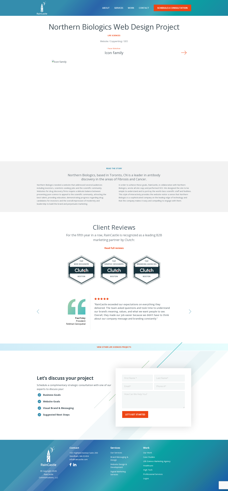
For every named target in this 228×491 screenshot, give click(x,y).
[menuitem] (106, 8)
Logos (146, 478)
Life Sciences (114, 35)
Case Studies (149, 457)
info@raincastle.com (79, 459)
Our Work (147, 452)
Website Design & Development (118, 466)
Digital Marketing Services (118, 473)
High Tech (147, 469)
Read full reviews (114, 248)
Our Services (116, 452)
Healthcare (148, 465)
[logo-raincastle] (42, 8)
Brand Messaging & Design (119, 458)
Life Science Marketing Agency (156, 461)
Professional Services (153, 474)
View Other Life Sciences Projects (114, 347)
